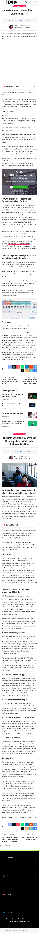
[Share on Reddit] (31, 367)
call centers (20, 533)
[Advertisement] (19, 61)
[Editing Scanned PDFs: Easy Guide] (32, 415)
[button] (3, 2)
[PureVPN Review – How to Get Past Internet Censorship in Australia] (32, 423)
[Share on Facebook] (12, 20)
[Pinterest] (19, 894)
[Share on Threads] (22, 370)
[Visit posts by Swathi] (11, 27)
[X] (19, 876)
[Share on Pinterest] (18, 367)
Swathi (16, 25)
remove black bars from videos (19, 244)
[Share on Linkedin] (27, 367)
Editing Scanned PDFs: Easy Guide (12, 413)
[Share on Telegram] (35, 367)
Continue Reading (5, 846)
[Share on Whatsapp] (22, 367)
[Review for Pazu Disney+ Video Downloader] (32, 405)
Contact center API (17, 769)
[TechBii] (12, 2)
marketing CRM (13, 607)
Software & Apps (19, 6)
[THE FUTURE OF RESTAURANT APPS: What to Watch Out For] (32, 396)
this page (14, 357)
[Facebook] (19, 857)
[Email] (27, 370)
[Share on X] (15, 20)
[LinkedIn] (19, 913)
